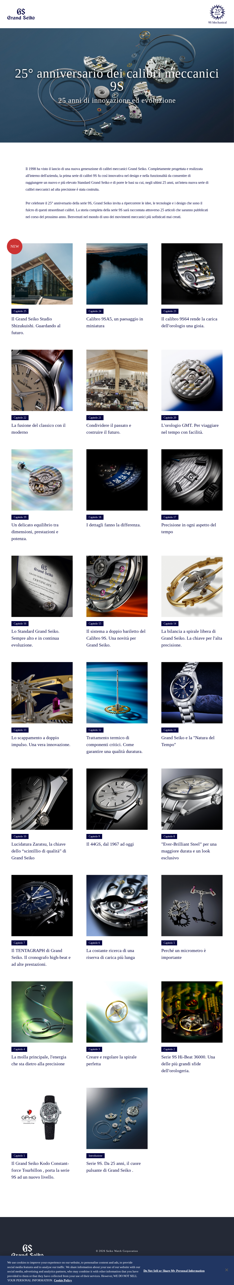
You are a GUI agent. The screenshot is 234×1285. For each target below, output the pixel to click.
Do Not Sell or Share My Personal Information (174, 1270)
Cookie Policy (63, 1280)
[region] (117, 1270)
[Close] (227, 1270)
